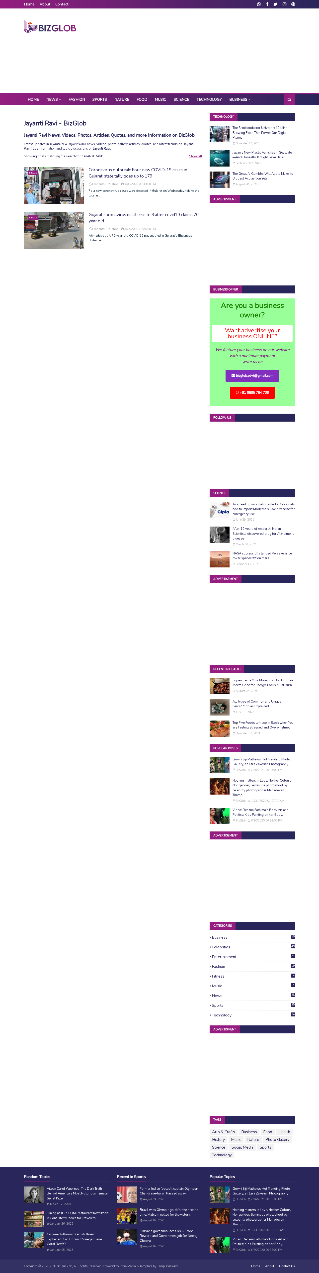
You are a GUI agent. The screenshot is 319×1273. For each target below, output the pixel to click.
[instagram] (284, 4)
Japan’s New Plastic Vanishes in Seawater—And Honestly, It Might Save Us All (263, 155)
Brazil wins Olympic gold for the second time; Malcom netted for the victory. (169, 1212)
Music (253, 986)
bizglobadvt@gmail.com (254, 375)
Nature (253, 1139)
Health (284, 1132)
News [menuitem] (52, 99)
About (45, 4)
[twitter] (275, 4)
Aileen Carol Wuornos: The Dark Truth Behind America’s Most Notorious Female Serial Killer (77, 1193)
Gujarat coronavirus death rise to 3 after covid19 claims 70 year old (144, 218)
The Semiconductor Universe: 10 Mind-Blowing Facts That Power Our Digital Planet (261, 133)
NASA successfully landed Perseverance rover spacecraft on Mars (262, 556)
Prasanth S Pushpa (105, 184)
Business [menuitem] (238, 99)
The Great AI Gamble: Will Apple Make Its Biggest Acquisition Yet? (263, 176)
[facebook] (267, 4)
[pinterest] (292, 4)
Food (267, 1132)
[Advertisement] (204, 51)
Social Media (242, 1147)
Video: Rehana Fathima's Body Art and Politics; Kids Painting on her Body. (261, 812)
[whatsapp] (259, 4)
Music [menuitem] (160, 99)
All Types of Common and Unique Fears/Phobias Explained (257, 704)
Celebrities (253, 947)
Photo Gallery (277, 1139)
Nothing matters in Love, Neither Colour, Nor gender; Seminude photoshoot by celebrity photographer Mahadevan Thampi (262, 788)
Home (29, 4)
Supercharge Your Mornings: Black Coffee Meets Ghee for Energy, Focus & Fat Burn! (263, 683)
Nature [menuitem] (121, 99)
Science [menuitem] (181, 99)
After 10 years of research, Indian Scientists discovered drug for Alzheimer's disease (263, 534)
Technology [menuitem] (209, 99)
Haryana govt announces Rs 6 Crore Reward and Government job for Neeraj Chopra (168, 1236)
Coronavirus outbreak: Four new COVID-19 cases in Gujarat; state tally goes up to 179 (138, 173)
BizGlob (240, 770)
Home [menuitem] (33, 99)
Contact (62, 4)
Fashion (253, 966)
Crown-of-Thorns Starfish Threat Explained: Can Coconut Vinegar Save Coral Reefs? (74, 1239)
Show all (195, 156)
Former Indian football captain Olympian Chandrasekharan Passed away (169, 1191)
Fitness (253, 976)
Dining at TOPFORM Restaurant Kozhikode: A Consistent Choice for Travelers (78, 1215)
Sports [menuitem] (99, 99)
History (218, 1139)
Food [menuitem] (142, 99)
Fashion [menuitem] (77, 99)
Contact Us (287, 1266)
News (253, 996)
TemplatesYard (167, 1266)
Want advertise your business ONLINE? (252, 333)
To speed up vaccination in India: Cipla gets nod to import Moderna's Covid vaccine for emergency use (264, 509)
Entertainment (253, 957)
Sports (253, 1005)
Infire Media (128, 1266)
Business (253, 937)
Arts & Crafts (223, 1132)
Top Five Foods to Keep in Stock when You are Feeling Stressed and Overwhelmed (263, 725)
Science (218, 1147)
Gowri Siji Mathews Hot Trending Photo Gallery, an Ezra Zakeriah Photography (261, 762)
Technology (253, 1015)
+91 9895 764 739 (254, 392)
